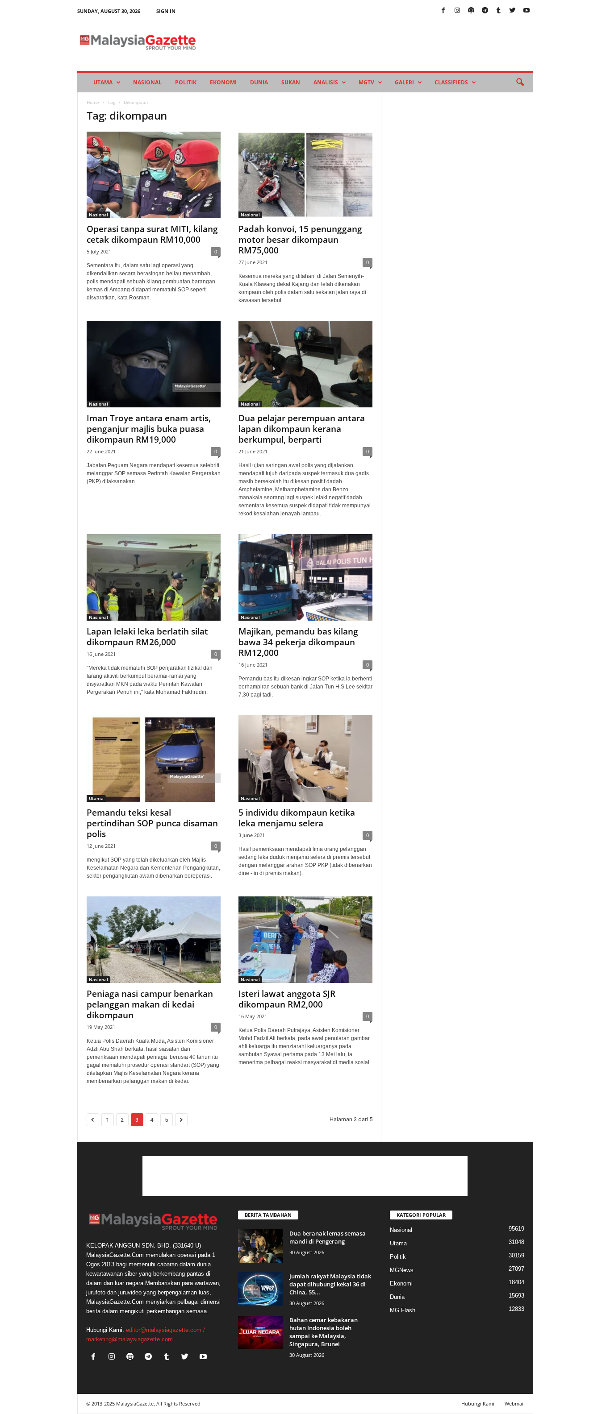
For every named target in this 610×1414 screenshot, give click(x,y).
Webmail (515, 1403)
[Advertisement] (305, 1176)
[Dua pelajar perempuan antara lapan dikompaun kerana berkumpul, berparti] (305, 364)
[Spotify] (471, 10)
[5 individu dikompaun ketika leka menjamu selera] (305, 758)
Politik (185, 82)
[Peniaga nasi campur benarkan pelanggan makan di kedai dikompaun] (154, 939)
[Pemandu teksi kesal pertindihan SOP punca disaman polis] (154, 758)
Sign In (165, 11)
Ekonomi (223, 82)
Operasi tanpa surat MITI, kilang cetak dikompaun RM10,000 (152, 234)
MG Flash (402, 1310)
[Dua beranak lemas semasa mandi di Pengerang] (260, 1246)
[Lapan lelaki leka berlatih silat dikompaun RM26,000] (154, 577)
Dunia (259, 82)
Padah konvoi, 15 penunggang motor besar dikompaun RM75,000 (300, 239)
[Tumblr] (498, 10)
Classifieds (451, 82)
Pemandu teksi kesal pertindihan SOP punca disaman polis (152, 823)
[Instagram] (457, 10)
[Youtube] (526, 10)
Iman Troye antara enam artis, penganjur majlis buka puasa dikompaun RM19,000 (149, 428)
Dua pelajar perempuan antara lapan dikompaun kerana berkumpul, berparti (301, 428)
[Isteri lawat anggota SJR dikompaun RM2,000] (305, 939)
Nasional (147, 82)
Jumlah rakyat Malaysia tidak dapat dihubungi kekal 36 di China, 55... (330, 1284)
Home (93, 102)
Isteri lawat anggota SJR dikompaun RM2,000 (286, 999)
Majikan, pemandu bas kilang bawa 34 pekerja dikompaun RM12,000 (298, 642)
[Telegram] (485, 10)
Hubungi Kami (477, 1403)
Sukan (290, 82)
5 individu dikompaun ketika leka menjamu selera (296, 818)
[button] (520, 82)
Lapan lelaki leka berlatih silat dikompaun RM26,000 (147, 637)
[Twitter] (512, 10)
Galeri (404, 82)
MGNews (402, 1270)
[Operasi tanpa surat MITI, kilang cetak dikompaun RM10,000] (154, 175)
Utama (103, 82)
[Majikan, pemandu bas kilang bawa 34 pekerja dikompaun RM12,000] (305, 577)
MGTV (366, 82)
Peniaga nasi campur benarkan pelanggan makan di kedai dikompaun (150, 1004)
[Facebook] (443, 10)
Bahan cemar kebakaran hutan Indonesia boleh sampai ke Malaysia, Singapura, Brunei (323, 1332)
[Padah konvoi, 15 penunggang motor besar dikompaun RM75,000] (305, 175)
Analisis (325, 82)
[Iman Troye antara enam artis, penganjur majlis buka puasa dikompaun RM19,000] (154, 364)
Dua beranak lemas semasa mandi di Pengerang (327, 1237)
